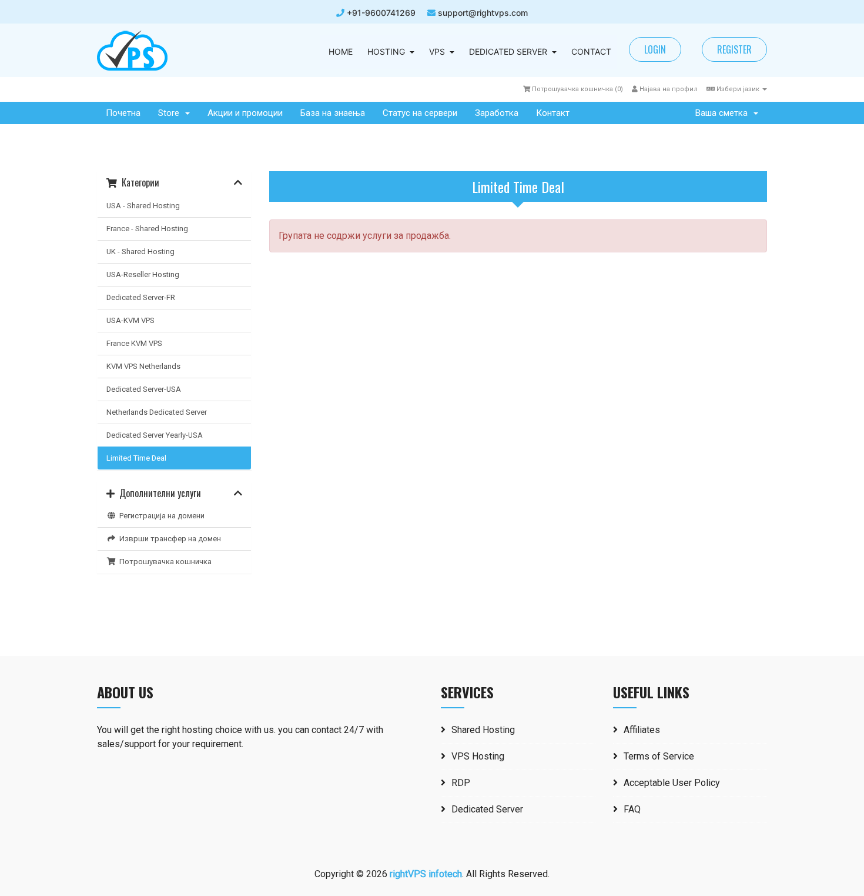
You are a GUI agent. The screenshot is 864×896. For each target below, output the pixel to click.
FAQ (632, 809)
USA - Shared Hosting (143, 205)
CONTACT (591, 51)
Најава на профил (668, 89)
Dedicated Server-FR (140, 297)
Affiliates (642, 729)
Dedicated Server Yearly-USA (154, 435)
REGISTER (734, 49)
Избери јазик (738, 89)
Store (171, 113)
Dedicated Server (487, 809)
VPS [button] (437, 51)
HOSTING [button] (386, 51)
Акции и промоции (245, 113)
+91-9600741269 (380, 13)
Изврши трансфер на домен (168, 538)
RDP (460, 782)
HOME (341, 51)
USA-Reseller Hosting (142, 274)
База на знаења (332, 113)
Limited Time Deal (136, 458)
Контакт (553, 113)
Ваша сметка (723, 113)
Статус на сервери (420, 113)
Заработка (496, 113)
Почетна (123, 113)
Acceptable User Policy (672, 782)
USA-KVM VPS (130, 320)
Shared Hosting (483, 729)
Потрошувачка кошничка (164, 561)
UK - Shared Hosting (140, 251)
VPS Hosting (477, 756)
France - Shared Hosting (147, 228)
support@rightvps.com (483, 13)
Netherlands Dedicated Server (156, 412)
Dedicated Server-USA (143, 389)
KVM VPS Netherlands (143, 366)
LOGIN (655, 49)
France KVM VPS (134, 343)
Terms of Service (659, 756)
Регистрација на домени (160, 515)
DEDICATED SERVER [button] (508, 51)
